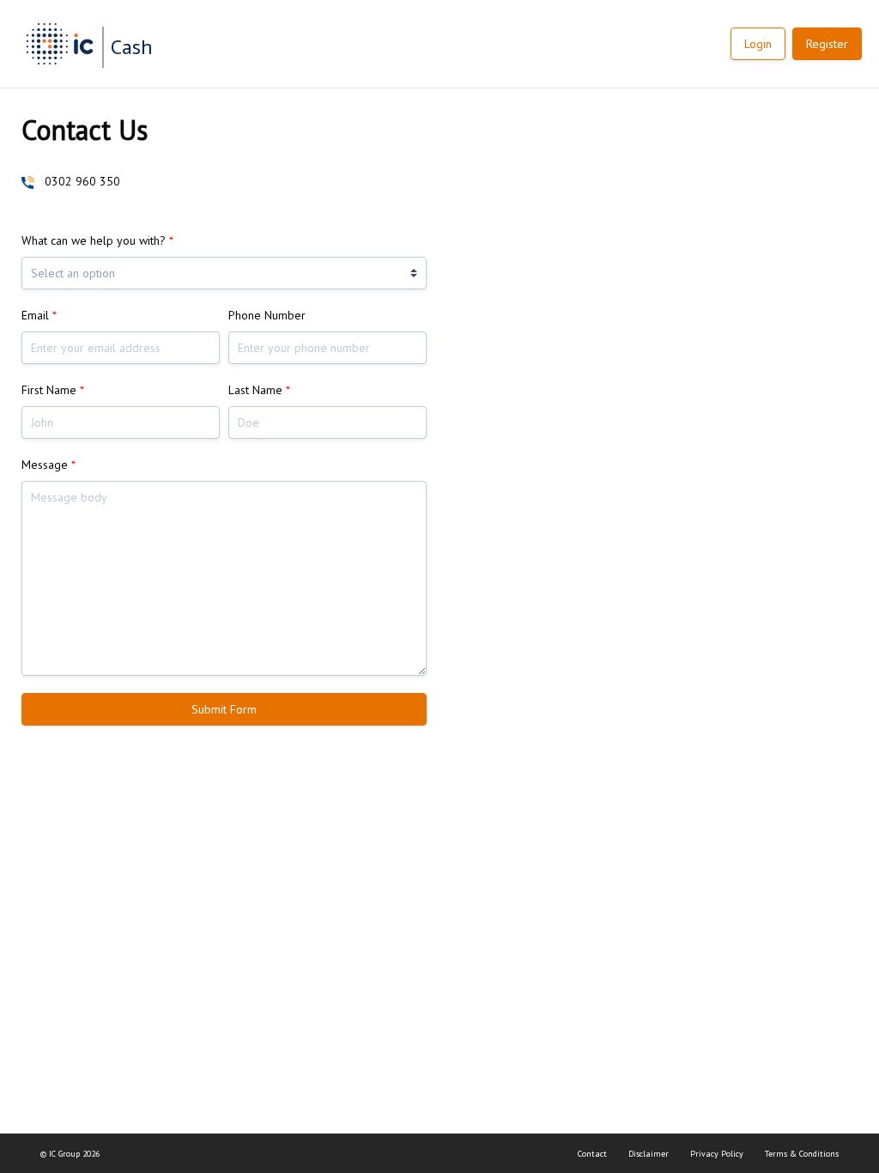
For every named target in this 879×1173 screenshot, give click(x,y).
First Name (52, 390)
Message (48, 464)
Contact (592, 1153)
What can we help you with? (97, 240)
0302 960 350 (82, 181)
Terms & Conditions (802, 1153)
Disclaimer (648, 1153)
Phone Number (267, 315)
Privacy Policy (716, 1153)
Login (758, 44)
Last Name (259, 390)
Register (827, 44)
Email (39, 315)
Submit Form (224, 709)
